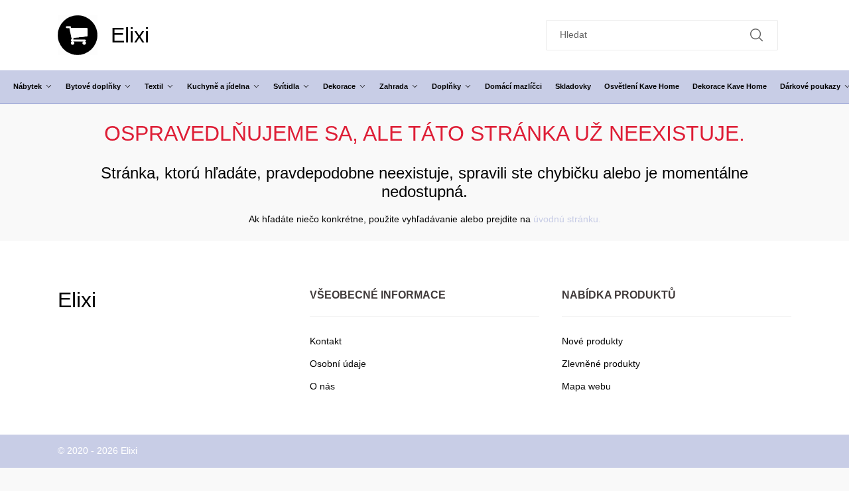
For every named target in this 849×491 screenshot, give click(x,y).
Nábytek (27, 86)
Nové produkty (592, 341)
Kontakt (326, 341)
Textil (154, 86)
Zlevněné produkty (601, 363)
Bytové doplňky (93, 86)
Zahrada (393, 86)
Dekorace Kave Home (729, 86)
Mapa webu (586, 386)
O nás (322, 386)
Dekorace (339, 86)
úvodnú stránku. (567, 219)
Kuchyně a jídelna (218, 86)
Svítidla (286, 86)
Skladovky (573, 86)
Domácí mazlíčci (513, 86)
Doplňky (446, 86)
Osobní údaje (338, 363)
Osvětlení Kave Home (641, 86)
